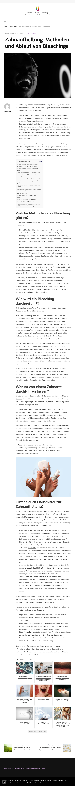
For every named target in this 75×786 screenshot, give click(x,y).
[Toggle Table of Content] (39, 161)
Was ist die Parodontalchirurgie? (25, 202)
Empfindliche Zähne (22, 193)
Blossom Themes (9, 783)
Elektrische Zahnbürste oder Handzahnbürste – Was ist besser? (29, 190)
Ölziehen (30, 565)
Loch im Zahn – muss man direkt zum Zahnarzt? (26, 196)
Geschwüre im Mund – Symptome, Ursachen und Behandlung (28, 186)
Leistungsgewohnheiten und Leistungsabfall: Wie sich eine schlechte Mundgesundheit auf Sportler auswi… (28, 181)
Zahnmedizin (32, 34)
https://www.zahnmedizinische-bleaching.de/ (35, 615)
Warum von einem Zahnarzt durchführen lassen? (27, 169)
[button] (4, 782)
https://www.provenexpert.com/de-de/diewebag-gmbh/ (24, 768)
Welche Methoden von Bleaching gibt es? (28, 164)
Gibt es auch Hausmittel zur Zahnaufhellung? (28, 173)
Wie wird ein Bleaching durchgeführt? (27, 166)
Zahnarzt (42, 731)
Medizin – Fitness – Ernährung (37, 13)
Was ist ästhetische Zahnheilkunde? (26, 199)
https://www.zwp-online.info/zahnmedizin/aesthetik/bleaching (41, 623)
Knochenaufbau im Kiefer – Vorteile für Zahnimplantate (27, 176)
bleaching (32, 731)
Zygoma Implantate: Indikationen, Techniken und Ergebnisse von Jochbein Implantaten (28, 205)
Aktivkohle (32, 548)
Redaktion (7, 111)
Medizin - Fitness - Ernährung (26, 780)
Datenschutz (39, 783)
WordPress (30, 783)
